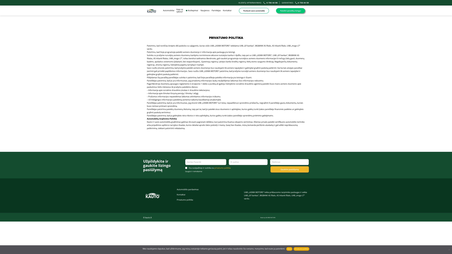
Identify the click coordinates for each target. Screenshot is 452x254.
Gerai (289, 249)
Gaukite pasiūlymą (290, 169)
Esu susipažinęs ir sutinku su (210, 168)
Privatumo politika (185, 199)
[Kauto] (151, 10)
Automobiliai (168, 10)
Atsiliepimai (193, 10)
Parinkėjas (216, 10)
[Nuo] (449, 249)
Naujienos (205, 10)
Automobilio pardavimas (188, 189)
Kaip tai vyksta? (179, 10)
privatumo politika (222, 168)
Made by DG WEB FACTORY (267, 217)
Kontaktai (227, 10)
